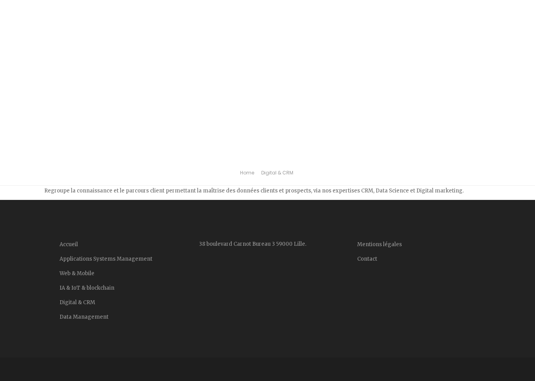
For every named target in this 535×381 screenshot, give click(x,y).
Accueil (40, 26)
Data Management (90, 31)
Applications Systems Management (106, 259)
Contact (437, 26)
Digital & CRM (149, 31)
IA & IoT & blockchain (206, 31)
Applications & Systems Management (347, 31)
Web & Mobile (271, 31)
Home (247, 172)
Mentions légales (485, 31)
